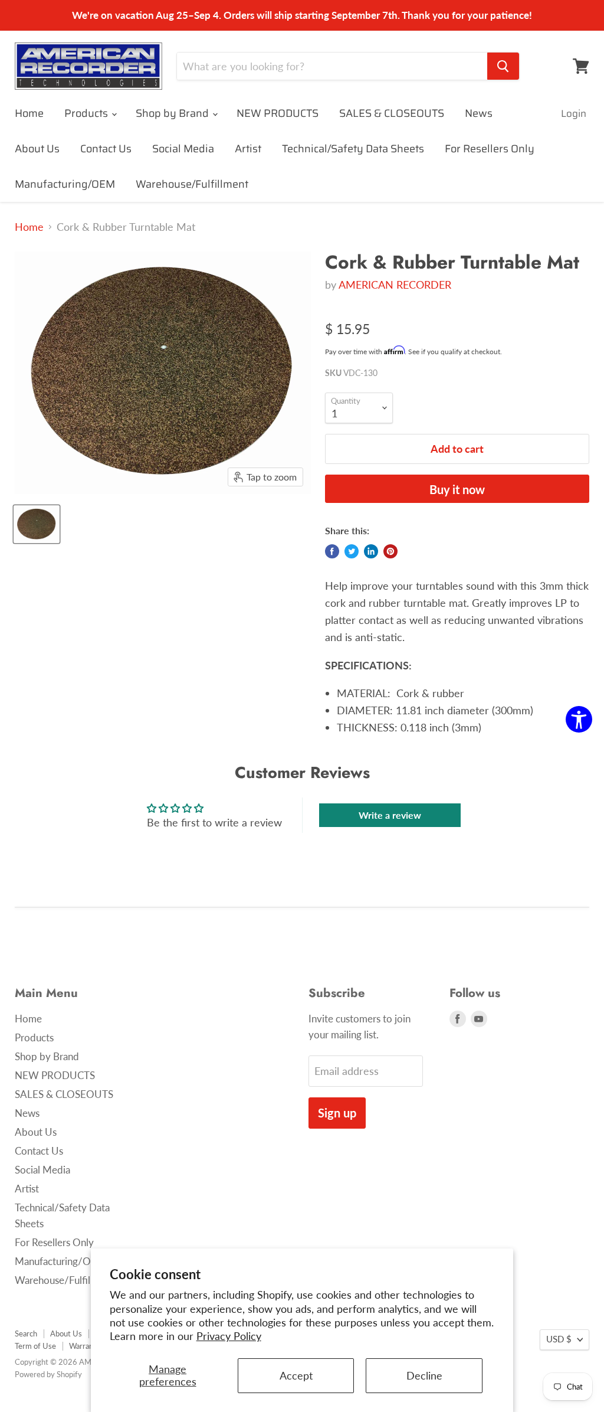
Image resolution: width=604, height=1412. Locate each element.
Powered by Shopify (48, 1374)
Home (29, 113)
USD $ (559, 1339)
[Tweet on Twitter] (351, 551)
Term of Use (35, 1346)
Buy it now (457, 489)
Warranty (84, 1346)
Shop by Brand (173, 113)
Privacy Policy (228, 1335)
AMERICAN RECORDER (395, 284)
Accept (296, 1375)
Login (573, 113)
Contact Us (106, 148)
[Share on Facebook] (332, 551)
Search (26, 1333)
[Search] (503, 66)
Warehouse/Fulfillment (192, 184)
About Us (37, 148)
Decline (424, 1375)
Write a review (390, 815)
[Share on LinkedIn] (371, 551)
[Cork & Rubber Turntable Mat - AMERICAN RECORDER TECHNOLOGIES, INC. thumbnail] (37, 524)
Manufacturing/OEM (65, 184)
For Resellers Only (489, 148)
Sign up (337, 1113)
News (479, 113)
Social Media (183, 148)
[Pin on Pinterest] (390, 551)
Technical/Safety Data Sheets (353, 148)
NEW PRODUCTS (278, 113)
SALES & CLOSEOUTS (391, 113)
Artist (248, 148)
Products (87, 113)
